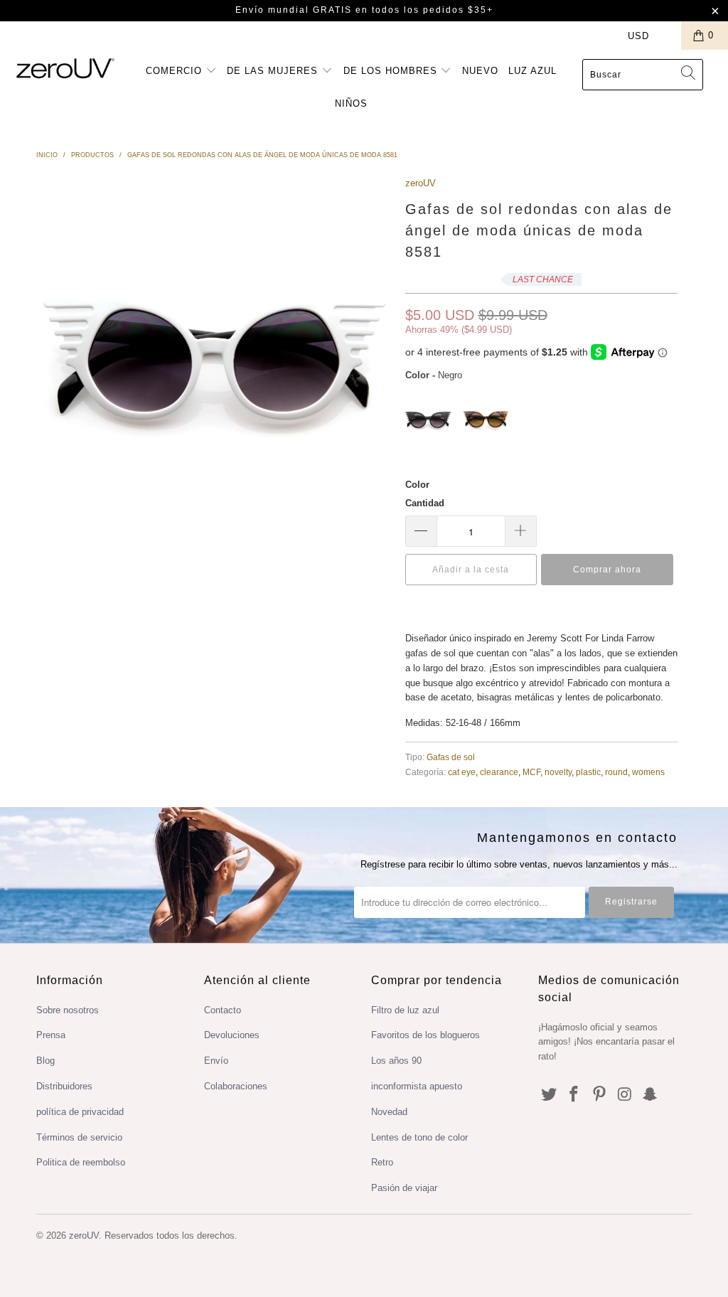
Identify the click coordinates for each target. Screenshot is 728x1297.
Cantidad (424, 503)
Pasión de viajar (404, 1188)
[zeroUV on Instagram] (625, 1095)
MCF (531, 771)
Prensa (50, 1035)
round (616, 771)
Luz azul (532, 70)
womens (648, 771)
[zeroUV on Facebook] (574, 1095)
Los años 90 (396, 1060)
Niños (351, 103)
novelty (558, 771)
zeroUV (420, 183)
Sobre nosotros (67, 1010)
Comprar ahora (607, 570)
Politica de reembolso (80, 1162)
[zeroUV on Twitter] (549, 1095)
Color (417, 484)
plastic (588, 771)
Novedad (389, 1111)
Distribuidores (64, 1086)
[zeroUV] (65, 68)
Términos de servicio (79, 1137)
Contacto (222, 1010)
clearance (499, 771)
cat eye (462, 771)
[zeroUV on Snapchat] (650, 1095)
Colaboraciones (235, 1086)
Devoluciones (231, 1035)
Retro (382, 1162)
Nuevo (480, 70)
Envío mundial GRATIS (293, 10)
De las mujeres (274, 70)
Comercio (175, 70)
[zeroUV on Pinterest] (600, 1095)
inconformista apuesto (416, 1086)
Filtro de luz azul (405, 1010)
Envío (216, 1060)
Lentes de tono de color (419, 1137)
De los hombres (392, 70)
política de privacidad (80, 1111)
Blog (45, 1060)
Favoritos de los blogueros (425, 1035)
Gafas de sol (451, 757)
